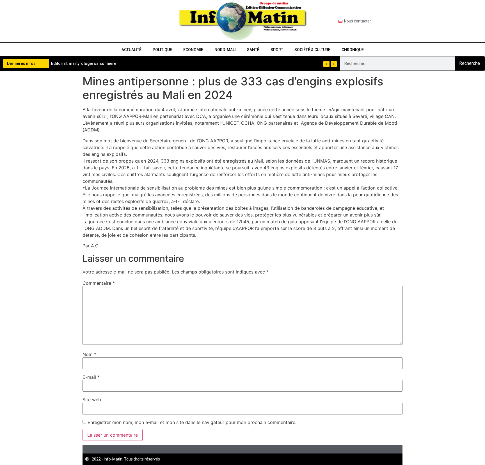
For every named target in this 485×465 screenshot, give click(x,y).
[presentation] (326, 64)
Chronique (353, 49)
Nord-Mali (225, 49)
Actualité (131, 49)
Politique (162, 49)
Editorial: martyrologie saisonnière (83, 63)
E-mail (91, 377)
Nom (89, 354)
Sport (277, 49)
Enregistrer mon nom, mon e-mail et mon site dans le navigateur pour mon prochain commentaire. (192, 422)
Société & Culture (312, 49)
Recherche (469, 63)
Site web (92, 399)
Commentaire (99, 283)
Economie (193, 49)
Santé (253, 49)
